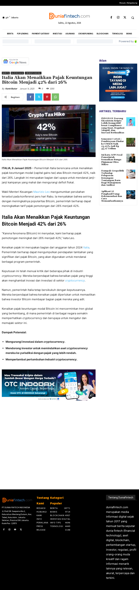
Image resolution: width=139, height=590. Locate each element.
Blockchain (17, 73)
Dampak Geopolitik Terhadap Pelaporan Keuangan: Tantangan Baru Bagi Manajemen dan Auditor (112, 177)
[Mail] (15, 530)
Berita (6, 73)
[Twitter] (124, 17)
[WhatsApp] (55, 97)
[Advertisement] (49, 439)
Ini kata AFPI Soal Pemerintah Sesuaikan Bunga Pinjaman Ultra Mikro (111, 160)
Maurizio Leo (41, 191)
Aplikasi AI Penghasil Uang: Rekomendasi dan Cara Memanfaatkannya (112, 196)
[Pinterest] (47, 97)
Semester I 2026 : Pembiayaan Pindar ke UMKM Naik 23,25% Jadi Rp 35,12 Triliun (112, 144)
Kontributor (11, 88)
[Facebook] (111, 17)
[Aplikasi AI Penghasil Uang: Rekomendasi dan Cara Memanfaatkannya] (130, 194)
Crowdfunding (33, 73)
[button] (132, 17)
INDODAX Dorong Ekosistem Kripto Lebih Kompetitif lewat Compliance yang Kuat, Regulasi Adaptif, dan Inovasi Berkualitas (112, 125)
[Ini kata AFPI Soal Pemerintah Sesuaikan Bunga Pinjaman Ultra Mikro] (130, 158)
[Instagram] (118, 17)
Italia (86, 247)
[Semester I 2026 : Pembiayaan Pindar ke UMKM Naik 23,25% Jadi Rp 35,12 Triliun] (130, 142)
